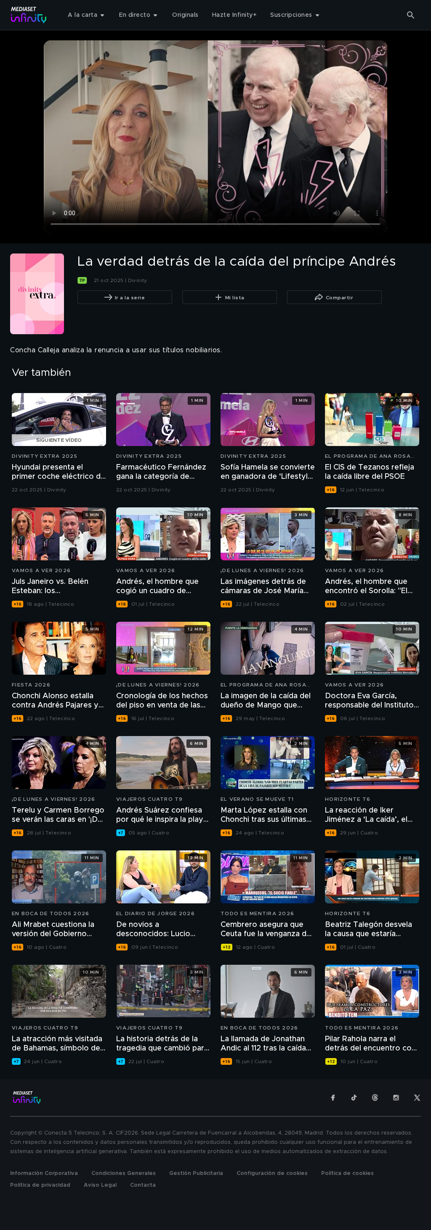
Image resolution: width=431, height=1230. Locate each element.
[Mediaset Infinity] (29, 15)
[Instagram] (396, 1097)
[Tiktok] (354, 1097)
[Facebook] (333, 1097)
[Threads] (375, 1097)
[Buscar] (411, 15)
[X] (417, 1097)
